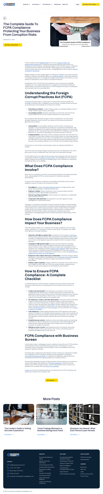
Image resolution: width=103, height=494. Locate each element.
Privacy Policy (84, 476)
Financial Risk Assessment (47, 467)
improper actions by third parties (68, 257)
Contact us (28, 370)
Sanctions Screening (45, 473)
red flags (54, 307)
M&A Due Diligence (65, 465)
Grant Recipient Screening (67, 474)
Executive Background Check (45, 458)
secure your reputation (52, 366)
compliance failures (57, 76)
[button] (26, 4)
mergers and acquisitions (58, 248)
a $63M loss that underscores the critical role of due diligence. (53, 252)
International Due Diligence (44, 478)
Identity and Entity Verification (44, 461)
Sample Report (84, 459)
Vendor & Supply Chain (66, 463)
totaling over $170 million (47, 158)
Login (77, 4)
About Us (65, 4)
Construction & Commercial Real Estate (67, 468)
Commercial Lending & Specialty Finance (66, 458)
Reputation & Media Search (45, 470)
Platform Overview (85, 457)
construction (72, 235)
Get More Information (86, 474)
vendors (52, 304)
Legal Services (64, 471)
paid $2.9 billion (44, 63)
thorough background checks (51, 187)
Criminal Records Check (46, 465)
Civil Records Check (45, 475)
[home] (9, 4)
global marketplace (56, 363)
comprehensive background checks (35, 356)
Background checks (39, 307)
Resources (57, 4)
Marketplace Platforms (67, 461)
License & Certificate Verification (45, 482)
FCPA (28, 101)
